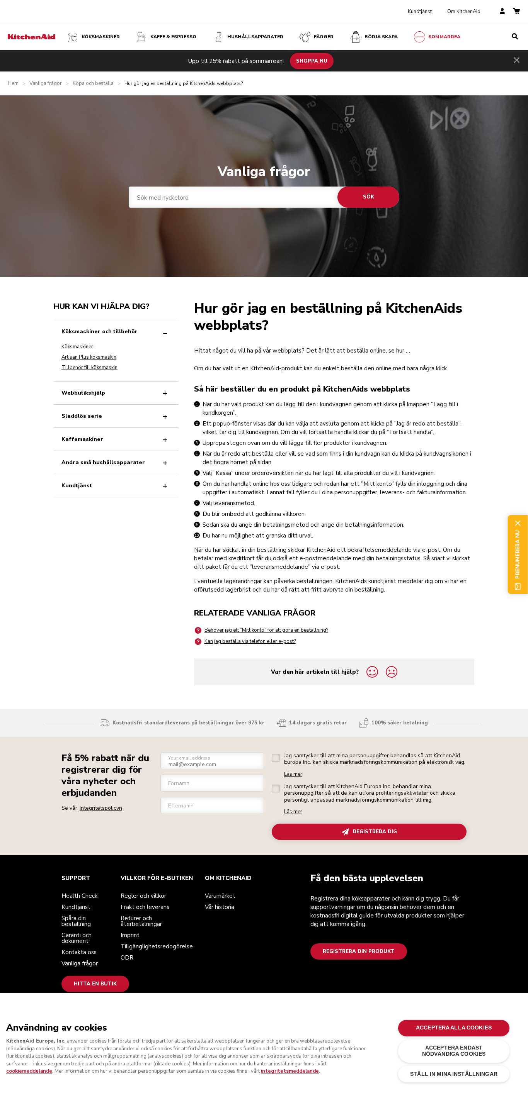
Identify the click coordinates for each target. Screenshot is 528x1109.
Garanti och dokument (76, 938)
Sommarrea (444, 37)
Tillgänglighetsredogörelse (157, 946)
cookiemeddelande (29, 1071)
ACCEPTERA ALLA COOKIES (454, 1028)
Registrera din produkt (359, 951)
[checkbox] (275, 757)
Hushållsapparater (255, 37)
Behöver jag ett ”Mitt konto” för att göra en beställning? (266, 630)
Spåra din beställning (76, 921)
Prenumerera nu (517, 554)
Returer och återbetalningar (141, 921)
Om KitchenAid (463, 11)
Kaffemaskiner (82, 439)
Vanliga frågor (45, 83)
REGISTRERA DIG (375, 831)
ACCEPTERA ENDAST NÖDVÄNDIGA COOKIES (453, 1051)
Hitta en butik (95, 983)
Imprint (130, 935)
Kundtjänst (420, 11)
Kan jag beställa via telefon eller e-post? (250, 641)
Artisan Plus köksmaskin (88, 357)
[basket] (516, 11)
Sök (368, 196)
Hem (13, 83)
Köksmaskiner (101, 37)
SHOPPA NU (311, 60)
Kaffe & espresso (173, 37)
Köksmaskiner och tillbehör (99, 331)
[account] (502, 11)
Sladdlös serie (81, 416)
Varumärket (220, 896)
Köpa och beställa (93, 83)
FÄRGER (324, 37)
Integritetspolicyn (101, 808)
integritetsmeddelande (290, 1071)
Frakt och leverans (145, 907)
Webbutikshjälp (83, 393)
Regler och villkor (143, 896)
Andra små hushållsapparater (103, 462)
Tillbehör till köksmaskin (89, 367)
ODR (127, 957)
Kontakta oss (79, 952)
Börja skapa (381, 37)
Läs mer (293, 774)
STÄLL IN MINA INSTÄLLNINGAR (453, 1074)
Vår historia (219, 907)
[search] (514, 37)
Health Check (79, 896)
